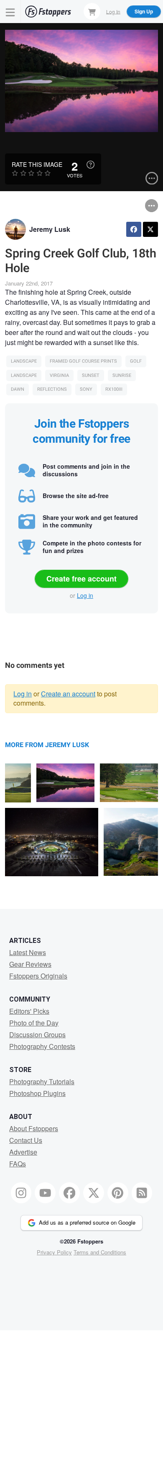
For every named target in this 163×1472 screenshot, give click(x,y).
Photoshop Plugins (37, 1093)
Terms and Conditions (100, 1252)
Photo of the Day (34, 1023)
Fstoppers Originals (38, 976)
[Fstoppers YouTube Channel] (45, 1192)
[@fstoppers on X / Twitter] (93, 1192)
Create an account (68, 693)
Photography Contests (42, 1046)
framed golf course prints (83, 361)
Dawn (17, 389)
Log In (113, 11)
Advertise (23, 1152)
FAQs (17, 1163)
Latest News (27, 952)
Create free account (81, 578)
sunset (90, 375)
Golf (136, 361)
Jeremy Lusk (49, 229)
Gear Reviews (30, 964)
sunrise (121, 375)
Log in (85, 595)
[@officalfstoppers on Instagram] (21, 1192)
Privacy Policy (54, 1252)
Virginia (59, 375)
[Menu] (10, 11)
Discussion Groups (37, 1034)
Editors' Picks (29, 1011)
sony (86, 389)
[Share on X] (150, 229)
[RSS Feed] (142, 1192)
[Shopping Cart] (92, 11)
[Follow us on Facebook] (69, 1192)
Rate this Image (37, 164)
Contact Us (25, 1140)
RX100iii (113, 389)
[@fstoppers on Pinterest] (117, 1192)
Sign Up (144, 11)
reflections (52, 389)
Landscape (24, 361)
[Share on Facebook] (133, 229)
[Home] (48, 11)
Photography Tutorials (41, 1081)
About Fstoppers (33, 1128)
